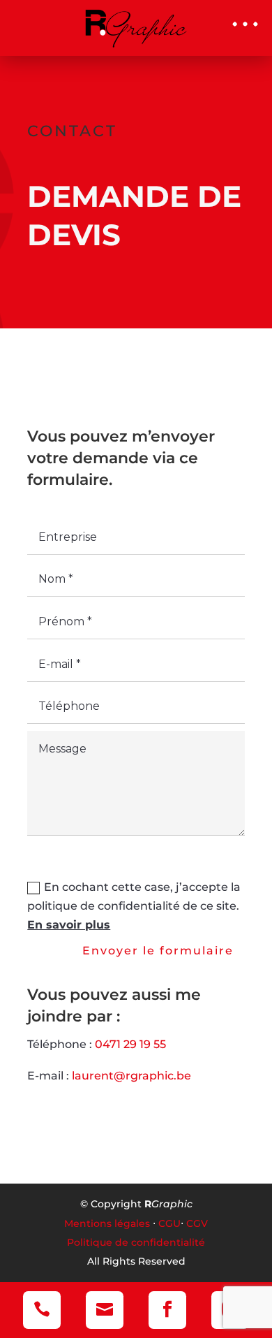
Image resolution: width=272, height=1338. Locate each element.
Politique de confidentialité (136, 1242)
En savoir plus (68, 924)
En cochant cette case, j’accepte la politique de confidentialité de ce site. (134, 905)
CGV (197, 1223)
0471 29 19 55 (130, 1044)
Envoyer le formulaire (158, 950)
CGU (169, 1223)
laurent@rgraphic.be (131, 1075)
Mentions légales (107, 1223)
